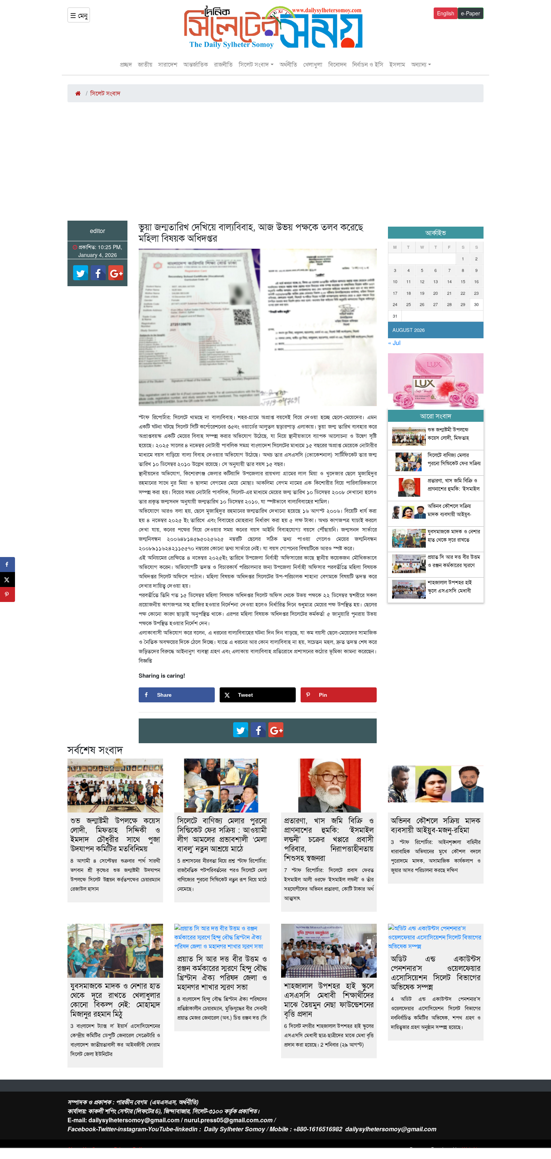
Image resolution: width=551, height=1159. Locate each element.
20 (435, 293)
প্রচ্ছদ (126, 64)
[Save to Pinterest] (7, 594)
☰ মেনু (78, 15)
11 (408, 281)
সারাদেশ (167, 64)
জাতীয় (145, 64)
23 (476, 293)
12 (422, 281)
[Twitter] (80, 272)
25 (408, 304)
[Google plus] (115, 272)
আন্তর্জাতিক (195, 64)
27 (435, 304)
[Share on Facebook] (7, 564)
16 (476, 281)
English (445, 13)
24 (395, 304)
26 (422, 304)
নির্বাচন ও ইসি (367, 64)
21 (449, 293)
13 (435, 281)
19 (422, 293)
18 (408, 293)
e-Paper (470, 13)
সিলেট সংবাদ (254, 64)
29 (463, 304)
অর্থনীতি (288, 64)
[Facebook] (98, 272)
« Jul (394, 342)
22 (463, 293)
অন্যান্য (419, 64)
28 (449, 304)
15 (463, 281)
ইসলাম (397, 64)
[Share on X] (7, 579)
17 (395, 293)
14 (449, 281)
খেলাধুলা (312, 64)
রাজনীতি (223, 64)
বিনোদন (337, 64)
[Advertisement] (275, 164)
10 (395, 281)
